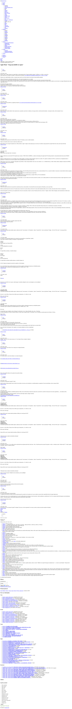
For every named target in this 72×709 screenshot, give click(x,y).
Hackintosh (4, 701)
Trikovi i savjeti (7, 44)
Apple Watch (7, 26)
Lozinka (1, 583)
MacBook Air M (4, 695)
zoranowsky (21, 590)
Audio (1, 60)
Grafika (6, 15)
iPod (5, 22)
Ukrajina (6, 601)
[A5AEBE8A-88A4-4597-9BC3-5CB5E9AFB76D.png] (10, 358)
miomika (4, 544)
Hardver (6, 10)
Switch (6, 20)
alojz (3, 69)
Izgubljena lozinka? (7, 586)
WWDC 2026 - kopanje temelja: (18, 668)
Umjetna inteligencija (8, 612)
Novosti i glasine (7, 48)
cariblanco (4, 545)
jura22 (4, 89)
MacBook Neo (4, 696)
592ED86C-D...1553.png (25, 329)
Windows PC (4, 702)
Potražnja (6, 32)
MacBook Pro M (5, 699)
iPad (5, 24)
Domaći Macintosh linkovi (9, 42)
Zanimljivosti (7, 43)
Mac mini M (4, 686)
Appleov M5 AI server (9, 611)
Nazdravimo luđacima (8, 51)
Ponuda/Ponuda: (16, 641)
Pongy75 (4, 523)
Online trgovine (7, 47)
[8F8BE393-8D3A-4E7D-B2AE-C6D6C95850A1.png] (10, 363)
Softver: (15, 629)
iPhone (6, 23)
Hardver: (9, 631)
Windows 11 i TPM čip (9, 605)
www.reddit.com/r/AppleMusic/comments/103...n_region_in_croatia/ (36, 75)
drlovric (4, 135)
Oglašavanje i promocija (9, 52)
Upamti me (7, 585)
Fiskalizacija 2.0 (7, 607)
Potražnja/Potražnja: (9, 645)
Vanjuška (4, 270)
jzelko (4, 97)
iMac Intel (3, 687)
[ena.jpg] (2, 278)
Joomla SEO (7, 707)
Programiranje (7, 17)
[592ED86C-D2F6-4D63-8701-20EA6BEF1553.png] (12, 329)
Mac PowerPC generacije (6, 700)
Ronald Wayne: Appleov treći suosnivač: (20, 672)
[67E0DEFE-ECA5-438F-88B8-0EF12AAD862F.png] (9, 395)
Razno (6, 8)
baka (1, 590)
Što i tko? (6, 50)
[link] (15, 541)
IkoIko (4, 528)
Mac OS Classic (7, 13)
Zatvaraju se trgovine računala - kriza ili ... (12, 606)
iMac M (3, 688)
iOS (5, 27)
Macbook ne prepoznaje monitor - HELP (12, 604)
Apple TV (6, 25)
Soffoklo (4, 196)
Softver (6, 11)
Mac (1, 59)
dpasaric (4, 526)
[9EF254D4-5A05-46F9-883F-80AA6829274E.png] (9, 368)
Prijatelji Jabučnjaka (8, 46)
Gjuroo (4, 535)
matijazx (4, 524)
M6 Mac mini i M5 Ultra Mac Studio (12, 600)
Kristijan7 (4, 439)
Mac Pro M (4, 692)
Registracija (2, 586)
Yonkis (4, 556)
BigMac (3, 590)
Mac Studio (4, 690)
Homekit (6, 28)
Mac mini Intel (4, 685)
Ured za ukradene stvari (9, 7)
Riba (3, 572)
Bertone (6, 512)
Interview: (10, 626)
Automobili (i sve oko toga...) (10, 613)
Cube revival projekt (11, 603)
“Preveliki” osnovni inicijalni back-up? (10, 599)
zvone (4, 546)
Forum (1, 58)
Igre (5, 18)
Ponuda (6, 31)
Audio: (5, 630)
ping (3, 529)
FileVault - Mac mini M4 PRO (10, 602)
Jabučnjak (6, 6)
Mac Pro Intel (4, 691)
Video (6, 14)
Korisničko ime (3, 581)
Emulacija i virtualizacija (9, 19)
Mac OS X (6, 12)
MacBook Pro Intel (5, 697)
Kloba (4, 537)
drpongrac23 (5, 106)
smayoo (4, 126)
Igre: (7, 636)
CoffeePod (4, 540)
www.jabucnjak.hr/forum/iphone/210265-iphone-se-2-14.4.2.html (30, 102)
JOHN (4, 399)
